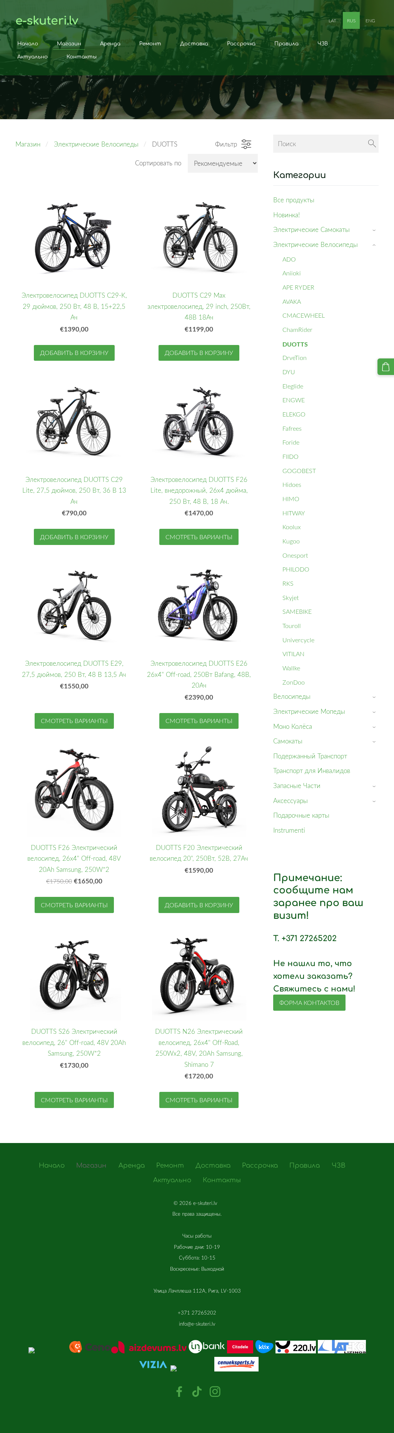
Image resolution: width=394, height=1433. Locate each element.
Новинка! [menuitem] (286, 214)
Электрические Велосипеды (96, 144)
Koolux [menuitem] (291, 527)
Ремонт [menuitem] (150, 44)
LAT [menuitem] (332, 20)
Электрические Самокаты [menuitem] (311, 229)
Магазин (27, 144)
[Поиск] (372, 143)
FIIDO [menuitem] (290, 456)
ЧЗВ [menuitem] (322, 44)
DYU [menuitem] (288, 372)
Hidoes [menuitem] (291, 484)
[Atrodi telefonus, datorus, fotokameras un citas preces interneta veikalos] (197, 1334)
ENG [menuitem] (370, 20)
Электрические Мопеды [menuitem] (309, 711)
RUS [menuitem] (351, 20)
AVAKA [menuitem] (291, 301)
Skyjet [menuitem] (290, 597)
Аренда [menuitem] (110, 44)
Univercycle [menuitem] (298, 640)
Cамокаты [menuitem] (287, 740)
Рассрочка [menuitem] (241, 44)
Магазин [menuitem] (69, 44)
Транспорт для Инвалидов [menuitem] (311, 770)
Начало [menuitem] (27, 44)
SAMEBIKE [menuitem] (297, 611)
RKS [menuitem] (288, 583)
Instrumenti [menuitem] (289, 830)
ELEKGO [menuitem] (294, 414)
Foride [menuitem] (290, 442)
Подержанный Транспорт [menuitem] (310, 755)
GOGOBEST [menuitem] (299, 471)
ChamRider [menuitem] (297, 329)
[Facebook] (179, 1392)
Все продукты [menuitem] (293, 199)
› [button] (375, 230)
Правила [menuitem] (286, 44)
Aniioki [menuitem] (291, 273)
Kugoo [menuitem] (291, 541)
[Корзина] (385, 366)
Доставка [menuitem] (194, 44)
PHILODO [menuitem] (295, 569)
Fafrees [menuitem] (292, 428)
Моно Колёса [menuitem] (292, 726)
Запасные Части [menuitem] (297, 785)
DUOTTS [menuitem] (295, 344)
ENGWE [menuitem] (293, 400)
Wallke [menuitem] (291, 668)
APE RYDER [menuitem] (298, 287)
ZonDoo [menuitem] (293, 682)
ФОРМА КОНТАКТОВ (309, 1002)
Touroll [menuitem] (291, 626)
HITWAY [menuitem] (293, 513)
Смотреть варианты (198, 537)
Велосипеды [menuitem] (292, 696)
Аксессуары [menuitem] (290, 800)
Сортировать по (158, 162)
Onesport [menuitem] (295, 555)
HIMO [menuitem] (290, 499)
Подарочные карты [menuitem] (301, 815)
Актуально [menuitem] (32, 57)
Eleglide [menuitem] (292, 386)
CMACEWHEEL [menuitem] (303, 315)
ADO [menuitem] (289, 259)
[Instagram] (215, 1392)
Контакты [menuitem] (82, 57)
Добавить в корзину (74, 352)
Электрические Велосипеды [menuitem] (315, 244)
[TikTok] (197, 1392)
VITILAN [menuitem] (293, 654)
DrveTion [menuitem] (294, 357)
